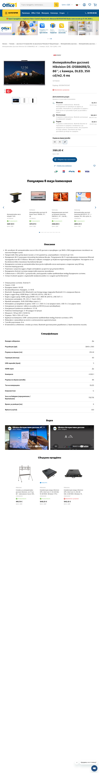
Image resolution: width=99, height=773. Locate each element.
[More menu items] (68, 13)
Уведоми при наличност (66, 159)
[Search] (56, 4)
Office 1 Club (35, 13)
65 (55, 142)
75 (60, 142)
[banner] (49, 28)
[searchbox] (39, 4)
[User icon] (84, 4)
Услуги (61, 13)
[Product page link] (15, 196)
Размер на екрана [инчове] (61, 138)
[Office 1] (9, 5)
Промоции (26, 13)
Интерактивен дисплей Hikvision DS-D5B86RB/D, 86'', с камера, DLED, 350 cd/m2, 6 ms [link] (31, 46)
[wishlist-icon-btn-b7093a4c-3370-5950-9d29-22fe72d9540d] (94, 166)
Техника (11, 44)
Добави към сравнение (64, 166)
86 (65, 142)
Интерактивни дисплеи (69, 44)
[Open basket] (95, 4)
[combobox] (67, 5)
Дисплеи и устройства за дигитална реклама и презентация (38, 44)
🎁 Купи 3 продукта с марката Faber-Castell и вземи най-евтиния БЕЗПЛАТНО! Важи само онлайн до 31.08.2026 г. (49, 19)
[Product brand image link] (57, 55)
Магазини (45, 13)
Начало (4, 44)
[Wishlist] (89, 4)
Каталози (54, 13)
